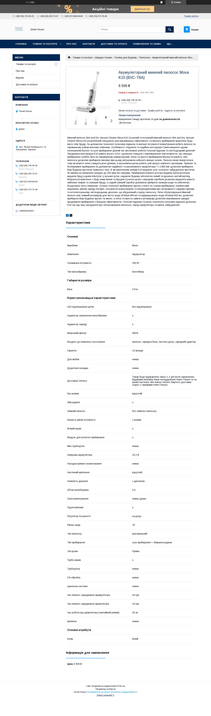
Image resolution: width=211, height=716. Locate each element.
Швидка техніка (103, 57)
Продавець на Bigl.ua (105, 689)
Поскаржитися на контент (99, 692)
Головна (21, 44)
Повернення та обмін (147, 44)
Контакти (89, 44)
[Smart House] (20, 35)
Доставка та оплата (114, 44)
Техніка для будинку (125, 57)
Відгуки (20, 77)
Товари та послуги (44, 44)
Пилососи (144, 57)
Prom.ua (121, 686)
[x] (71, 216)
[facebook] (67, 216)
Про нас (71, 44)
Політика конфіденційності (124, 692)
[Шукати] (170, 29)
